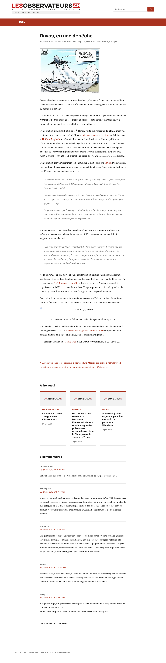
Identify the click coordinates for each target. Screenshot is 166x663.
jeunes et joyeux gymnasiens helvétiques (85, 330)
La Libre (105, 134)
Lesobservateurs (93, 41)
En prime (81, 41)
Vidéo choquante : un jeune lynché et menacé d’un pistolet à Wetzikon (112, 419)
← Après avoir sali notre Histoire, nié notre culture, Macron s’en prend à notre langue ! (80, 363)
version (108, 162)
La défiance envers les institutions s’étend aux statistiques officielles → (74, 367)
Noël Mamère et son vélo (66, 283)
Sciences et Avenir (90, 134)
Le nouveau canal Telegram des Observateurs (52, 416)
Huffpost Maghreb (51, 139)
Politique (113, 41)
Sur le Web (70, 341)
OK (151, 9)
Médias (105, 41)
